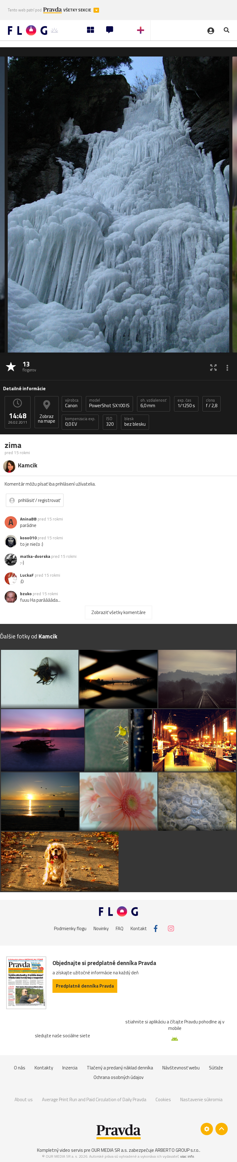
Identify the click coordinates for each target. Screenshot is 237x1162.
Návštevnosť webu (181, 1067)
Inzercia (69, 1067)
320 (110, 422)
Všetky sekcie (77, 10)
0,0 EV (80, 422)
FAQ (119, 928)
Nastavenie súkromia (201, 1099)
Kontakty (44, 1067)
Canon (71, 403)
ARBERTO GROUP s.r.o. (177, 1150)
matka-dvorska (35, 556)
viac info (187, 1156)
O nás (19, 1067)
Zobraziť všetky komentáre (118, 612)
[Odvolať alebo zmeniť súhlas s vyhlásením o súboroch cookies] (207, 1129)
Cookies (163, 1099)
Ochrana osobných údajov (118, 1077)
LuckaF (27, 575)
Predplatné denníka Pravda (85, 985)
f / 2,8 (211, 403)
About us (24, 1099)
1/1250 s (186, 403)
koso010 (28, 538)
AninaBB (28, 519)
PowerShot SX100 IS (109, 403)
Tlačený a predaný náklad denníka (120, 1067)
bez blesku (135, 422)
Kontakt (139, 928)
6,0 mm (153, 403)
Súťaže (216, 1067)
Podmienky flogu (70, 928)
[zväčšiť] (213, 367)
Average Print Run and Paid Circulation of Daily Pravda (94, 1099)
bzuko (26, 594)
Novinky (101, 928)
